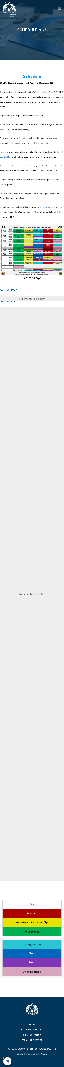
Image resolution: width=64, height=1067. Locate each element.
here (7, 106)
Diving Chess (47, 207)
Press (32, 1024)
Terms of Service (32, 1040)
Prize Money (41, 170)
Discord (3, 184)
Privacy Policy (32, 1034)
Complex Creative (40, 1054)
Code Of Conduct (32, 1029)
